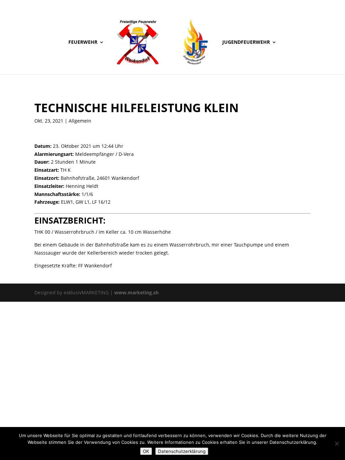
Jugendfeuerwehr (246, 42)
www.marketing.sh (136, 292)
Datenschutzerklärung (182, 451)
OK (146, 451)
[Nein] (336, 443)
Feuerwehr (82, 42)
